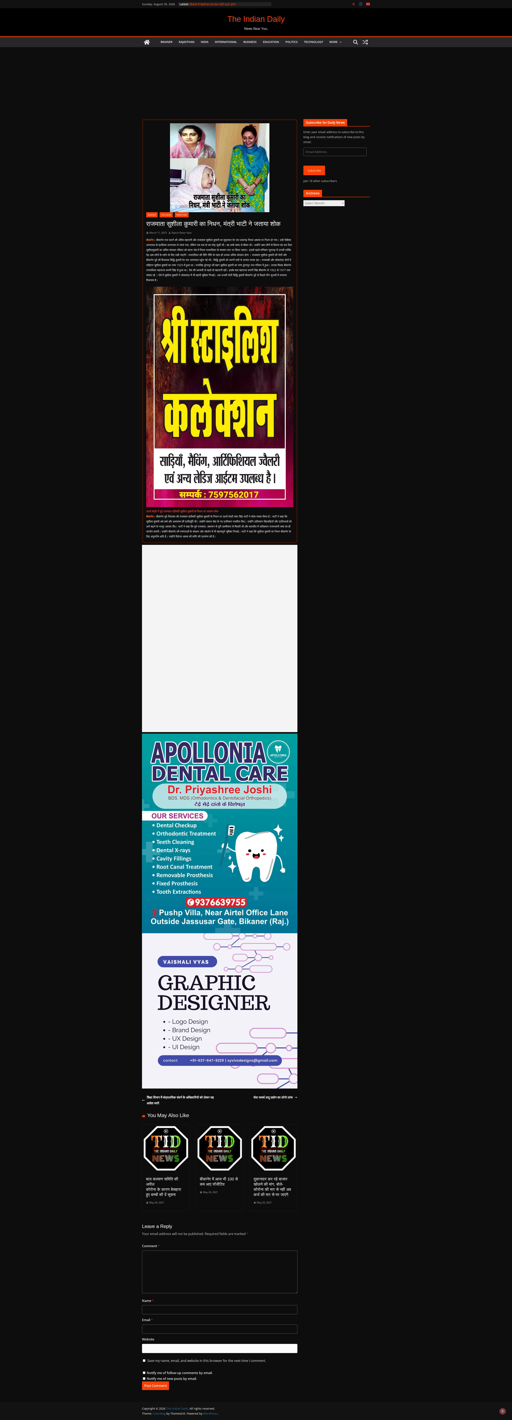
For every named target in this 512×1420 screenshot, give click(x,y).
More (333, 42)
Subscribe (314, 170)
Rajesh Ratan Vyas (182, 232)
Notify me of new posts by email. (172, 1378)
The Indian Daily (256, 19)
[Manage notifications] (502, 1411)
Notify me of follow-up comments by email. (180, 1373)
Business (250, 42)
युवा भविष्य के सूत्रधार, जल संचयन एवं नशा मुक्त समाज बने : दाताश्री (224, 4)
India (204, 42)
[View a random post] (365, 42)
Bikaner (166, 42)
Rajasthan (186, 42)
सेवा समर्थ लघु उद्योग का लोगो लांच (273, 1097)
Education (271, 42)
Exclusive (166, 214)
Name (148, 1301)
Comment (151, 1246)
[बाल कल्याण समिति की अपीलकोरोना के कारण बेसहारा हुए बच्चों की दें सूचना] (166, 1127)
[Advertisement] (256, 77)
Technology (313, 42)
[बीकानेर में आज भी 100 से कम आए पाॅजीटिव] (220, 1127)
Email (147, 1320)
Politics (291, 42)
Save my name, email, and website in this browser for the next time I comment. (206, 1360)
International (226, 42)
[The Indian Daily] (147, 42)
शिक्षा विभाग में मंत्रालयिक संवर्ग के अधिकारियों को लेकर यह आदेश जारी (180, 1100)
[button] (340, 42)
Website (148, 1339)
